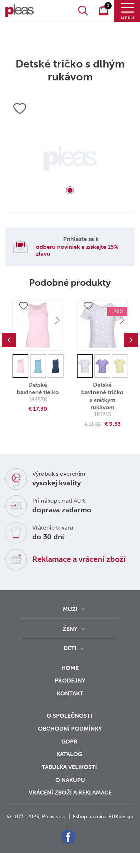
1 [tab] (70, 190)
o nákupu (70, 780)
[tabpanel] (70, 158)
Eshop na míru (89, 817)
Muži (70, 609)
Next (57, 320)
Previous (9, 340)
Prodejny (70, 680)
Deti (70, 648)
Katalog (70, 754)
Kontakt (70, 693)
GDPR (70, 741)
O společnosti (70, 715)
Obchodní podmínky (70, 728)
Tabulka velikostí (70, 767)
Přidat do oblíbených (23, 305)
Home (70, 668)
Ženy (70, 628)
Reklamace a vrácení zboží (79, 559)
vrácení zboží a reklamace (70, 792)
